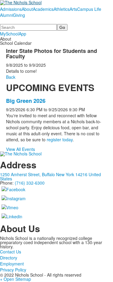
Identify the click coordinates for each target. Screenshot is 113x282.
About (27, 9)
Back (10, 77)
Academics (43, 9)
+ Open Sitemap (15, 279)
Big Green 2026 (26, 101)
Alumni (6, 15)
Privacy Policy (13, 270)
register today (60, 139)
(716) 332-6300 (30, 183)
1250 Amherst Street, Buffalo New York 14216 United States (50, 176)
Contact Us (10, 252)
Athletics (62, 9)
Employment (12, 264)
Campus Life (89, 9)
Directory (8, 258)
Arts (73, 9)
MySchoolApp (13, 34)
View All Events (20, 149)
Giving (19, 15)
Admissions (11, 9)
